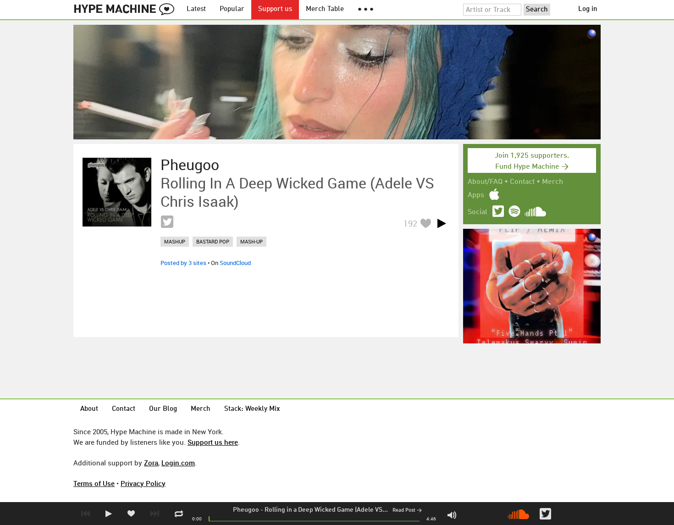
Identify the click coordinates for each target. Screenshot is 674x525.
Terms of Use (94, 483)
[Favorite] (425, 223)
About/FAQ (485, 182)
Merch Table (325, 9)
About (89, 409)
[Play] (441, 223)
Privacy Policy (143, 483)
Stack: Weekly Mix (252, 409)
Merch (552, 182)
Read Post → (407, 510)
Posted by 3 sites (183, 263)
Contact (522, 182)
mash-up (251, 241)
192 (410, 223)
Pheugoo (246, 510)
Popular (232, 9)
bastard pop (212, 241)
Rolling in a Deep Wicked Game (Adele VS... (326, 510)
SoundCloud (235, 263)
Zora (151, 462)
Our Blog (163, 409)
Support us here (213, 442)
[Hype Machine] (126, 9)
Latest (196, 9)
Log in (587, 9)
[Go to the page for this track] (117, 192)
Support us (275, 9)
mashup (174, 241)
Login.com (178, 462)
